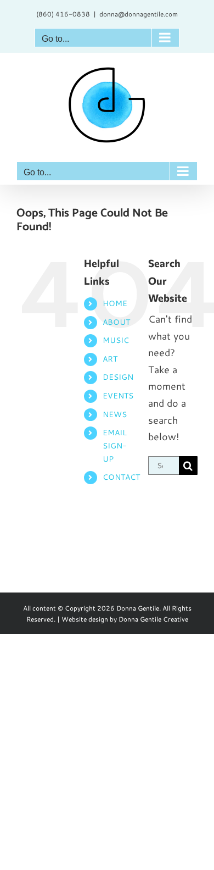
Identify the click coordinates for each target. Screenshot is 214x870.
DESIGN (118, 377)
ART (110, 358)
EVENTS (118, 395)
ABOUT (116, 322)
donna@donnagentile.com (138, 14)
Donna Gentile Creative (153, 619)
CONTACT (121, 477)
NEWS (115, 414)
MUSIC (116, 340)
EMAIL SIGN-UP (115, 445)
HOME (115, 303)
